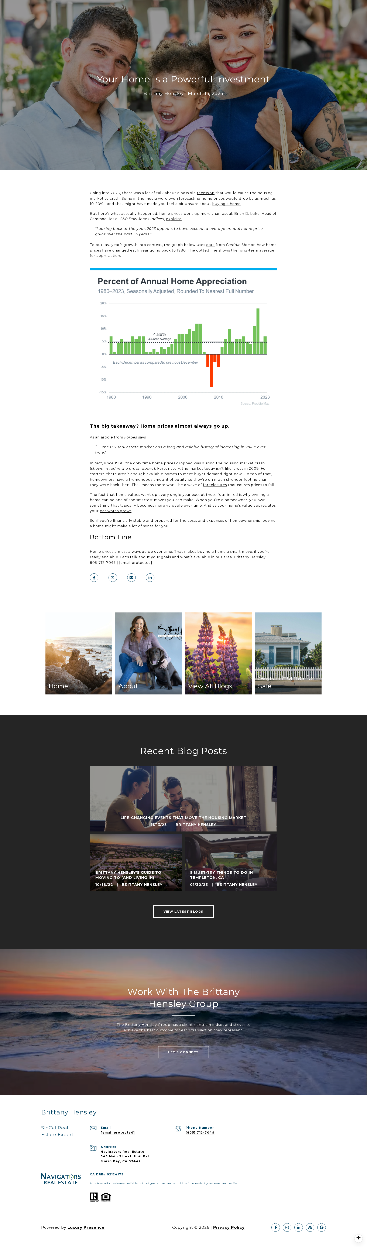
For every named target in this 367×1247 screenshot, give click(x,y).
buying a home (226, 204)
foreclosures (215, 485)
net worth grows (115, 511)
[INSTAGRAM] (287, 1227)
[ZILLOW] (310, 1227)
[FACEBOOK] (275, 1227)
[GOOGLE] (321, 1227)
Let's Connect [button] (183, 1052)
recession (206, 193)
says (142, 437)
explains (174, 219)
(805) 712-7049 (200, 1132)
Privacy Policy (229, 1227)
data (210, 245)
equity (180, 480)
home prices (170, 214)
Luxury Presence (86, 1227)
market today (202, 469)
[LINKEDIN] (298, 1227)
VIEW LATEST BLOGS (183, 911)
